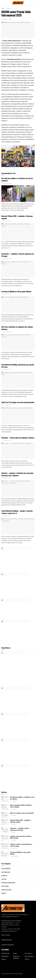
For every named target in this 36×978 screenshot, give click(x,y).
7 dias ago (13, 840)
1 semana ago (14, 848)
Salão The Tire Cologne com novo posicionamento (17, 402)
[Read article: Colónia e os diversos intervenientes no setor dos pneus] (5, 845)
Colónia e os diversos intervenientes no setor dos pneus (21, 845)
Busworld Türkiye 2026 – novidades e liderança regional (17, 217)
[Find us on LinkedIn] (4, 970)
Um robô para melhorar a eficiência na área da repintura (17, 179)
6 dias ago (13, 832)
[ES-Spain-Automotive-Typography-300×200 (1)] (15, 608)
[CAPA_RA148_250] (12, 668)
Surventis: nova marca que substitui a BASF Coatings (20, 837)
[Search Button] (34, 3)
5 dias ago (13, 824)
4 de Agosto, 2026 (6, 515)
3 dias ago (13, 809)
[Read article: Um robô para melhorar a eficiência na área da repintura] (18, 193)
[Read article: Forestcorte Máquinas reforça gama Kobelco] (18, 304)
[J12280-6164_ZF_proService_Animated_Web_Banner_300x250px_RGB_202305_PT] (15, 724)
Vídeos (3, 893)
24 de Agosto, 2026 (6, 183)
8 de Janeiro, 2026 (6, 19)
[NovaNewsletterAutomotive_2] (15, 776)
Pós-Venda (5, 886)
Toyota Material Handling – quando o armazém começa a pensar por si (17, 512)
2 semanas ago (14, 856)
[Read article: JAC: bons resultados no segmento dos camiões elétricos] (18, 342)
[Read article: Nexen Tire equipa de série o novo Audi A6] (5, 814)
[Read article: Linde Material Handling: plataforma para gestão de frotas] (18, 380)
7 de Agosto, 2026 (6, 440)
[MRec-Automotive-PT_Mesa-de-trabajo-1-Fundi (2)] (15, 632)
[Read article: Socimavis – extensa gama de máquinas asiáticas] (18, 450)
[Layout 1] (15, 559)
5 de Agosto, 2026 (6, 478)
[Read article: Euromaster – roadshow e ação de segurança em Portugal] (18, 269)
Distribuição (5, 872)
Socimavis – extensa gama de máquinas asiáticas (17, 437)
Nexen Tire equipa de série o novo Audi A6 (22, 813)
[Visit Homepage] (18, 3)
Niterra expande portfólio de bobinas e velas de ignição (21, 806)
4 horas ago (14, 801)
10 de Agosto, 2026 (6, 369)
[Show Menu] (2, 3)
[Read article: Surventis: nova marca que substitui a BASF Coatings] (5, 838)
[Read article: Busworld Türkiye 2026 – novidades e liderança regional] (18, 231)
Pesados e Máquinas (8, 883)
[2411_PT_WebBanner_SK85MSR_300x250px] (15, 750)
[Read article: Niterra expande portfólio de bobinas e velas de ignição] (5, 806)
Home (2, 8)
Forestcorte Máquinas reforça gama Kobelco (16, 291)
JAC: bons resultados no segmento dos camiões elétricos (17, 328)
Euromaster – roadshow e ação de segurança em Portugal (17, 255)
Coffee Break (5, 869)
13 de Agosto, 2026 (6, 294)
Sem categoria (6, 890)
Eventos (8, 8)
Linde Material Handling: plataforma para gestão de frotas (17, 365)
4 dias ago (13, 815)
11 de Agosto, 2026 (6, 332)
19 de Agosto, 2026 (6, 221)
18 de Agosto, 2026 (6, 258)
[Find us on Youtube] (1, 970)
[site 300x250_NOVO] (15, 699)
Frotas (3, 879)
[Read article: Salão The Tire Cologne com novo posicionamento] (18, 415)
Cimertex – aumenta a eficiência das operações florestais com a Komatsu (17, 474)
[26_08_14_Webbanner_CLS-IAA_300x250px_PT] (15, 585)
